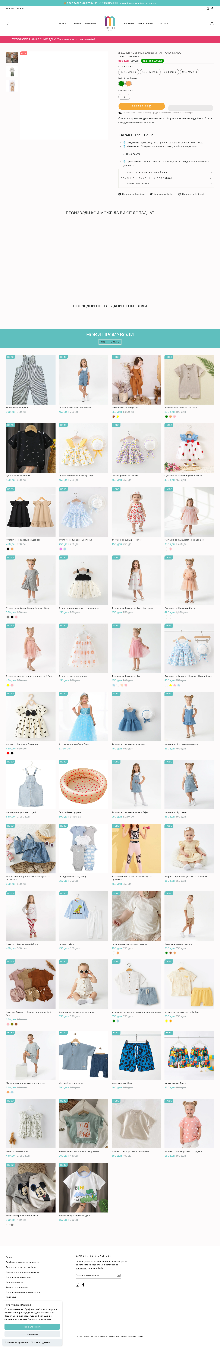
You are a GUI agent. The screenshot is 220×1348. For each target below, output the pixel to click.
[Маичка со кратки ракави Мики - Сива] (12, 1224)
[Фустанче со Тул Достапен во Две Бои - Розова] (170, 549)
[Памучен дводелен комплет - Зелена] (166, 953)
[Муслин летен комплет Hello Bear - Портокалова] (170, 1021)
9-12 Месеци (189, 72)
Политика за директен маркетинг (23, 1292)
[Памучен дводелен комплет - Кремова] (174, 953)
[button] (190, 106)
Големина (126, 67)
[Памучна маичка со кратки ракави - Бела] (113, 953)
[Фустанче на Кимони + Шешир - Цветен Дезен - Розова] (174, 685)
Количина (126, 91)
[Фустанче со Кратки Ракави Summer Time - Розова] (16, 617)
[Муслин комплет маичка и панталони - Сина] (12, 1092)
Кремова (129, 84)
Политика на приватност (17, 1342)
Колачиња (11, 1297)
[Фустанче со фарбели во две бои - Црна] (8, 549)
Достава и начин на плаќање (144, 173)
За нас (9, 1257)
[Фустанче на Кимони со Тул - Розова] (125, 685)
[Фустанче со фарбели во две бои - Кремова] (12, 549)
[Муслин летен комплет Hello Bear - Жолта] (166, 1021)
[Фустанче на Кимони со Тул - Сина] (113, 685)
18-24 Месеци (150, 72)
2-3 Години (170, 72)
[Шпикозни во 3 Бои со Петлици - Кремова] (170, 416)
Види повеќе (110, 342)
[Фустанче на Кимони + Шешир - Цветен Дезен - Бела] (166, 685)
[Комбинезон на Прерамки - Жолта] (117, 416)
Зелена (121, 84)
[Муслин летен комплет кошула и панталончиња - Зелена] (113, 1021)
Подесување (32, 1334)
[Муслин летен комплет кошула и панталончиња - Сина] (117, 1021)
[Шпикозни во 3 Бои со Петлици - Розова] (174, 416)
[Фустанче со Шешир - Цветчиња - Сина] (64, 549)
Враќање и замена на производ (146, 178)
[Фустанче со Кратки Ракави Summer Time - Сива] (8, 617)
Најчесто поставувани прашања (22, 1272)
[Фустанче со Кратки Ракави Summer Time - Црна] (12, 617)
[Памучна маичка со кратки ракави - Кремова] (117, 953)
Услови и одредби (40, 1342)
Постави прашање (135, 183)
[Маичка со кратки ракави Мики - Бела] (8, 1224)
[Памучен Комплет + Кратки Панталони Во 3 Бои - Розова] (8, 1024)
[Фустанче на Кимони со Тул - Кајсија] (121, 685)
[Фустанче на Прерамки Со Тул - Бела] (166, 617)
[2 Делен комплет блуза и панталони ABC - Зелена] (8, 284)
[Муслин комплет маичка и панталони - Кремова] (8, 1092)
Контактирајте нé (14, 1282)
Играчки (90, 23)
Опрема (76, 23)
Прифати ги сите (32, 1327)
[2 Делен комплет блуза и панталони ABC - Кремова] (12, 284)
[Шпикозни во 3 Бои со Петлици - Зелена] (166, 416)
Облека (61, 23)
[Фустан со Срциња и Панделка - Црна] (12, 753)
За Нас (20, 8)
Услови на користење (17, 1287)
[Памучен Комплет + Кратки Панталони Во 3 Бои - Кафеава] (16, 1024)
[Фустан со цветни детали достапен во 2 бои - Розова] (12, 685)
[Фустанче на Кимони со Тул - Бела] (117, 685)
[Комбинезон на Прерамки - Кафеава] (113, 416)
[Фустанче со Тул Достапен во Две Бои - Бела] (166, 549)
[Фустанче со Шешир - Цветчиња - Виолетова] (60, 549)
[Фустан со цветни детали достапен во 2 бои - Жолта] (8, 685)
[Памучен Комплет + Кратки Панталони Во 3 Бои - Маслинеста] (12, 1024)
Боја (127, 78)
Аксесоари (145, 23)
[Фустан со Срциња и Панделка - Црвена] (8, 753)
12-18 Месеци (129, 72)
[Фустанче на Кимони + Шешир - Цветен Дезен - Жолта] (170, 685)
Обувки (129, 23)
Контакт (10, 8)
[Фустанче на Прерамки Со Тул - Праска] (170, 617)
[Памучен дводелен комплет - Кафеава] (170, 953)
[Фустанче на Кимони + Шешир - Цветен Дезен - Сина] (178, 685)
